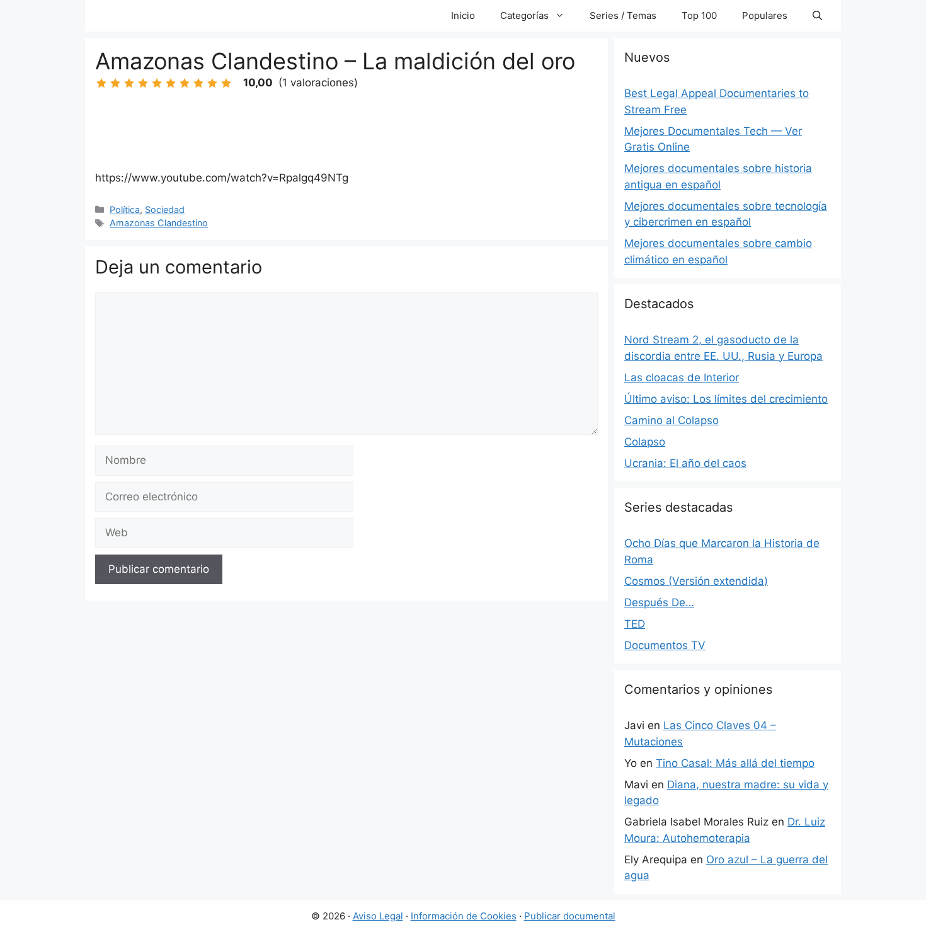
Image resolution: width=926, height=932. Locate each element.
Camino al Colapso (671, 420)
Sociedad (165, 209)
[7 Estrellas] (184, 83)
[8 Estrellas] (198, 83)
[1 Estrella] (101, 83)
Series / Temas (623, 15)
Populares (764, 15)
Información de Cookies (464, 916)
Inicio (463, 15)
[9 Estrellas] (212, 83)
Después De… (659, 602)
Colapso (644, 441)
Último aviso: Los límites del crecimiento (726, 399)
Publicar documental (569, 916)
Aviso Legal (378, 916)
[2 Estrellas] (115, 83)
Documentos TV (665, 645)
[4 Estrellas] (143, 83)
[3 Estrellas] (129, 83)
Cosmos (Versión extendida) (696, 581)
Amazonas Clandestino (159, 222)
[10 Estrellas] (226, 83)
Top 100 (699, 15)
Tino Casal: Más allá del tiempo (735, 763)
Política (125, 209)
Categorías (524, 15)
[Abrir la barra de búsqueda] (817, 15)
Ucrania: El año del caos (685, 463)
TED (634, 624)
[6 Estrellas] (170, 83)
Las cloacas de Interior (681, 377)
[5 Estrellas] (157, 83)
